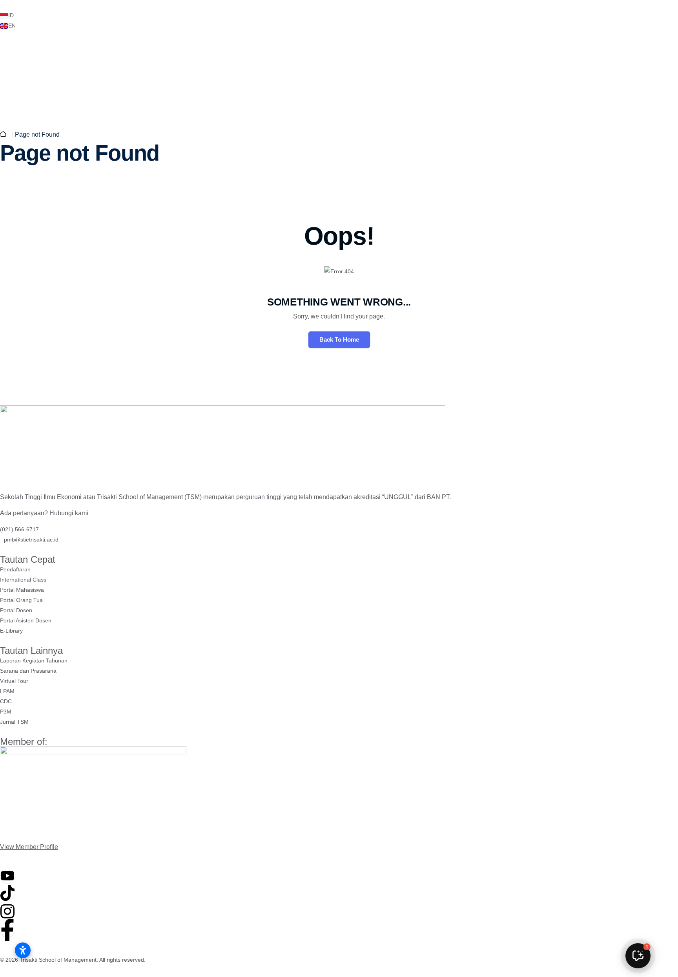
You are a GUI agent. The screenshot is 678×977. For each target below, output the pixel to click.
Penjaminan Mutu (462, 90)
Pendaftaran (542, 90)
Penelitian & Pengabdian (135, 56)
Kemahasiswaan (391, 90)
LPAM (51, 56)
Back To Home (339, 339)
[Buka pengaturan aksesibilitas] (23, 950)
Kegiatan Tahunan (212, 56)
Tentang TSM (276, 90)
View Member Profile (29, 846)
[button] (638, 955)
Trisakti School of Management (58, 960)
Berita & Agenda (277, 56)
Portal (18, 56)
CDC (79, 56)
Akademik (331, 90)
